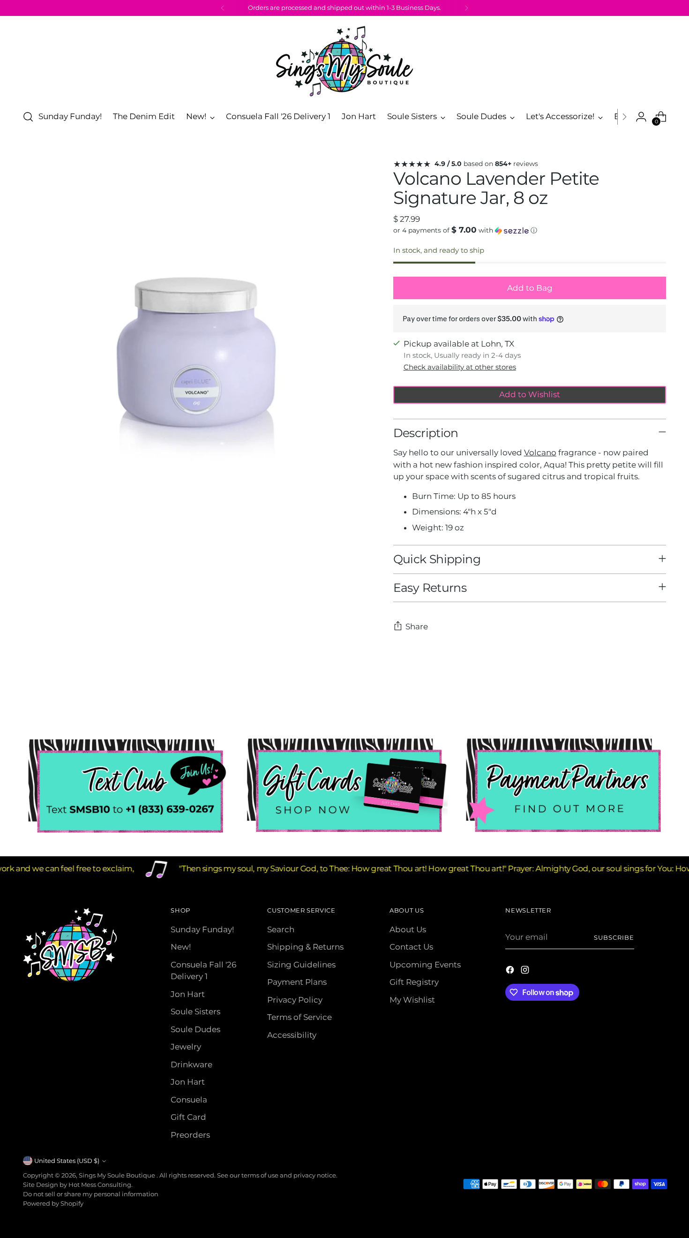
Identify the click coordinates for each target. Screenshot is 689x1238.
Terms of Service (299, 1017)
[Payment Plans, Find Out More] (564, 786)
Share (416, 626)
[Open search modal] (28, 116)
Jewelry (186, 1046)
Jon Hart (188, 994)
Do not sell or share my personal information (90, 1194)
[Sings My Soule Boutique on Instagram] (526, 971)
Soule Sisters (195, 1011)
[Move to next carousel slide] (659, 698)
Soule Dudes (195, 1029)
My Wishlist (412, 999)
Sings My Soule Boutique (118, 1175)
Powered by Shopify (53, 1203)
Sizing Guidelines (301, 964)
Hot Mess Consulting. (100, 1184)
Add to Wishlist (529, 394)
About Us (407, 929)
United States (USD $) (66, 1160)
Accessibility (291, 1035)
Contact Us (411, 946)
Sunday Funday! (202, 929)
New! (181, 946)
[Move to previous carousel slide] (637, 698)
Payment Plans (297, 982)
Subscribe (614, 937)
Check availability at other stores (460, 366)
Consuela (189, 1099)
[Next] (466, 8)
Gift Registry (414, 982)
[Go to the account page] (641, 116)
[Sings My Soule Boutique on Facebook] (511, 971)
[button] (530, 230)
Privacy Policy (294, 999)
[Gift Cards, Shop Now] (345, 786)
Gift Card (188, 1117)
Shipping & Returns (305, 946)
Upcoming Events (425, 964)
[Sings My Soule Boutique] (344, 61)
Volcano (540, 452)
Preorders (190, 1135)
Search (280, 929)
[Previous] (222, 8)
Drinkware (191, 1064)
